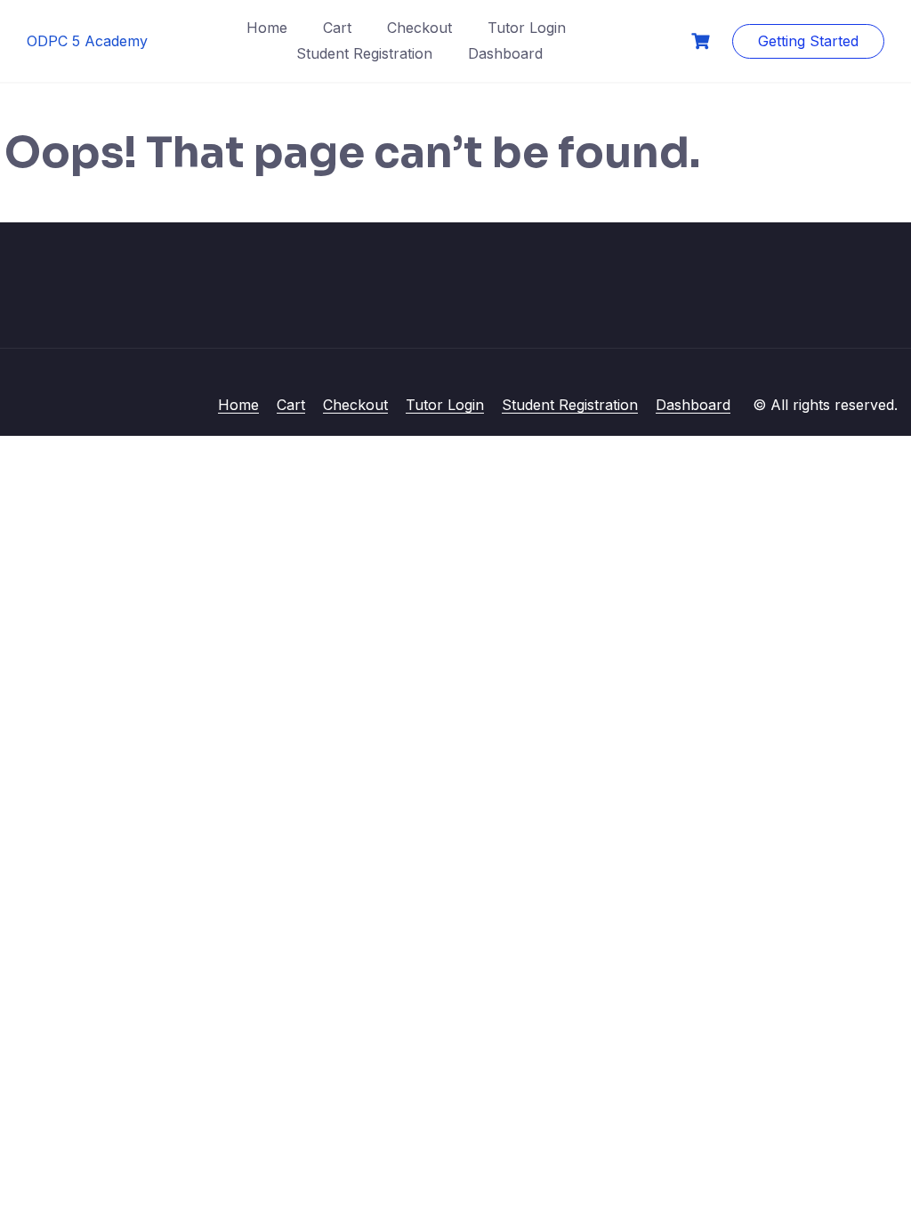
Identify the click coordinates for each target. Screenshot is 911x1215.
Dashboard (505, 53)
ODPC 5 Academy (87, 41)
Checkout (419, 27)
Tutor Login (527, 27)
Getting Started (808, 41)
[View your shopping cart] (702, 41)
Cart (337, 27)
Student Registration (364, 53)
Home (266, 27)
